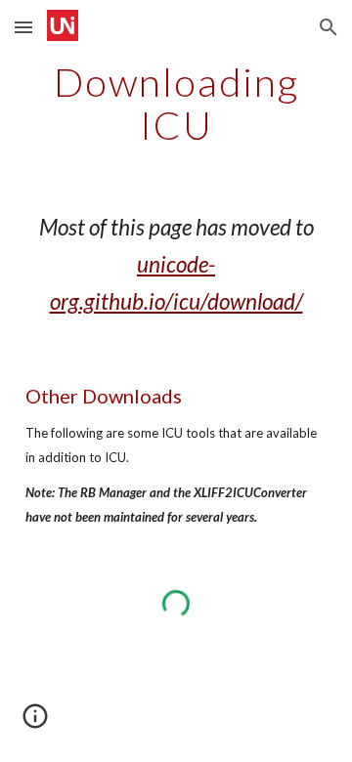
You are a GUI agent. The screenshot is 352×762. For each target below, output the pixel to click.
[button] (23, 27)
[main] (176, 103)
